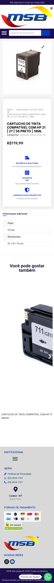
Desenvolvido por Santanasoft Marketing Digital (27, 580)
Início (10, 109)
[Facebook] (12, 561)
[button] (48, 577)
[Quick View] (6, 421)
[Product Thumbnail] (42, 47)
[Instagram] (6, 561)
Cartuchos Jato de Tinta (29, 109)
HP (8, 112)
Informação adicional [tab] (15, 213)
